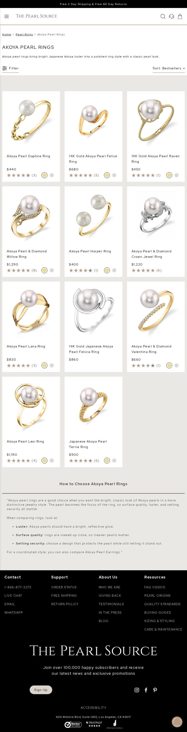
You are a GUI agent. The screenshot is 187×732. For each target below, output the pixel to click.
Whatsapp (14, 613)
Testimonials (111, 604)
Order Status (64, 587)
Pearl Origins (157, 596)
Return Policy (65, 604)
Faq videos (154, 587)
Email (10, 604)
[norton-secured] (73, 725)
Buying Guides (157, 613)
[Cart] (179, 16)
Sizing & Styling (159, 621)
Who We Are (110, 587)
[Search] (163, 16)
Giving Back (110, 596)
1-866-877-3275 (18, 587)
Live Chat (13, 596)
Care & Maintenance (163, 629)
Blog (104, 621)
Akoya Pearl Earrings (102, 552)
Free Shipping (64, 596)
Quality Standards (162, 604)
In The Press (110, 613)
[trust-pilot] (94, 725)
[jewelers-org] (115, 725)
